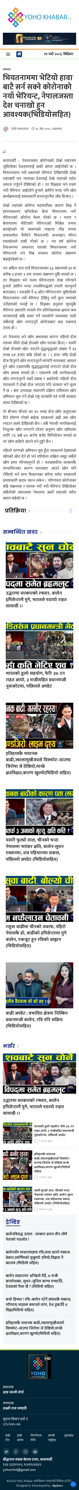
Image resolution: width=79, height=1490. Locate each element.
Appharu (57, 1485)
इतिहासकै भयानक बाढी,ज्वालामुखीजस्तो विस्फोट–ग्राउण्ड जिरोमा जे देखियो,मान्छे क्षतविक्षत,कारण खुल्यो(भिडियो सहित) (38, 763)
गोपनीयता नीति (36, 1438)
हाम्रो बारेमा (20, 1438)
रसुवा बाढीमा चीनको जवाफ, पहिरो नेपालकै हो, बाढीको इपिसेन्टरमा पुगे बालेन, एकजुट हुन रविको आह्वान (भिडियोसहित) (36, 936)
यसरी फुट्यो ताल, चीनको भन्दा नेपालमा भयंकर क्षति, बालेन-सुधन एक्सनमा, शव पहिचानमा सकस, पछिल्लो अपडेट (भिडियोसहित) (35, 849)
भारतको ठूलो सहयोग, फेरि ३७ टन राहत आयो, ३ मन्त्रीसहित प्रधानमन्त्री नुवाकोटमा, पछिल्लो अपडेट (36, 680)
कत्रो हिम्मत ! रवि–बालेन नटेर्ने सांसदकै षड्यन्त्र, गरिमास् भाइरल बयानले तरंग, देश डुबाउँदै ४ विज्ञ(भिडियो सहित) (38, 1304)
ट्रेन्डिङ (13, 1222)
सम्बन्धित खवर (20, 532)
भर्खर (9, 1046)
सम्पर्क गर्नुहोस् (52, 1438)
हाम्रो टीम (7, 1438)
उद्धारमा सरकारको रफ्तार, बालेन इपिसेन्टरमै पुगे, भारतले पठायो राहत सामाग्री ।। (36, 599)
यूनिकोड (69, 1435)
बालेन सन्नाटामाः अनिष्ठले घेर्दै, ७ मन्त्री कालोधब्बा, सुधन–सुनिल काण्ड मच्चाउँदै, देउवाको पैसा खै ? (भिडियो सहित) (34, 1281)
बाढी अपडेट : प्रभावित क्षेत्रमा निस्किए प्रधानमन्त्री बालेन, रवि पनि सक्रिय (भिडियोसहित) (37, 1019)
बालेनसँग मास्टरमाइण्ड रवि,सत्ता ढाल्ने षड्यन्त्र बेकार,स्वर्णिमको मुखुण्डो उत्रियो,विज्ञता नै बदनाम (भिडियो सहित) (38, 1257)
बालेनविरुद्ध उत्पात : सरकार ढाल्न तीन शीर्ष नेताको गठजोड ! (36, 1237)
